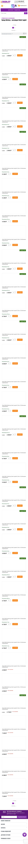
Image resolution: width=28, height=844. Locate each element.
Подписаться (22, 817)
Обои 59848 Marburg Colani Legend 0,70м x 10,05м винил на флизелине (14, 772)
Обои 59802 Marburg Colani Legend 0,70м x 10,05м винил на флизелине (14, 264)
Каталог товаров (14, 10)
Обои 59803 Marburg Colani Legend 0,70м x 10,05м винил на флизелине (14, 501)
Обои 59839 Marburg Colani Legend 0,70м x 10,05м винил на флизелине (14, 619)
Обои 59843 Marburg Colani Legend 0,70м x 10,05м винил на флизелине (14, 688)
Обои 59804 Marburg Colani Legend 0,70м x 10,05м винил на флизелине (14, 98)
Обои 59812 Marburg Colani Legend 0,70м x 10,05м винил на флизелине (14, 709)
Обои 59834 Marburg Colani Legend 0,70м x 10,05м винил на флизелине (14, 311)
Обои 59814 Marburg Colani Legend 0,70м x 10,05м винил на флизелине (14, 430)
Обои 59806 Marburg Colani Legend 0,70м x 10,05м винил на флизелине (14, 335)
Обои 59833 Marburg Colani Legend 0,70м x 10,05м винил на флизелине (14, 453)
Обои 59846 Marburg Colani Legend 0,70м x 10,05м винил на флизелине (14, 751)
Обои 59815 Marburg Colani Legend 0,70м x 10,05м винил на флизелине (14, 524)
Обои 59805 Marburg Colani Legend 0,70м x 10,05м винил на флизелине (14, 730)
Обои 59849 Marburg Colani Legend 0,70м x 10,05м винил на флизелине (14, 74)
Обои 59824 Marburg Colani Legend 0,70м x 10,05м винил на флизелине (14, 240)
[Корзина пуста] (19, 6)
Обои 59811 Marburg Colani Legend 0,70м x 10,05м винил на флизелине (14, 572)
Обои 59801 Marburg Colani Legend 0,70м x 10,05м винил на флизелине (14, 50)
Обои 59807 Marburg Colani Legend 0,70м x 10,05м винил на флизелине (14, 287)
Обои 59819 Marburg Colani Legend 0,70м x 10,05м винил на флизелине (14, 358)
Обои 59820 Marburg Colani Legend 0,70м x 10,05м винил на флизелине (14, 193)
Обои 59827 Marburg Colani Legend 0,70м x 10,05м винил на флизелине (14, 382)
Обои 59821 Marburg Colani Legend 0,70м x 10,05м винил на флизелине (14, 477)
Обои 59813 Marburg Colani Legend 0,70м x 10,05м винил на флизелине (14, 145)
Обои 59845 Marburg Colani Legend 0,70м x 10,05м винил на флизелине (14, 216)
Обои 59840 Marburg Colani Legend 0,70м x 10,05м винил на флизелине (14, 595)
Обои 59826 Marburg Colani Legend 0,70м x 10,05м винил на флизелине (14, 643)
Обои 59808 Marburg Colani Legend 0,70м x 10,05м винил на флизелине (14, 793)
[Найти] (25, 13)
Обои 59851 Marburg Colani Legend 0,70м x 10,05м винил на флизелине (14, 666)
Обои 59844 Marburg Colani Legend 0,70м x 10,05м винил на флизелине (14, 406)
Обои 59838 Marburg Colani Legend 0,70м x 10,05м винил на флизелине (14, 548)
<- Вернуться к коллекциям (8, 18)
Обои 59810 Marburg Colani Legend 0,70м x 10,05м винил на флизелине (14, 121)
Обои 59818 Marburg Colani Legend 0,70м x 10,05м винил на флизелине (14, 169)
